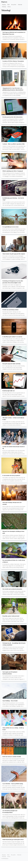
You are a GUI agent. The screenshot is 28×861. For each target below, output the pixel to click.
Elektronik (20, 4)
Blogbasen (4, 2)
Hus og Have (13, 4)
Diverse (9, 6)
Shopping (4, 4)
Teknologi (4, 6)
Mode (8, 4)
